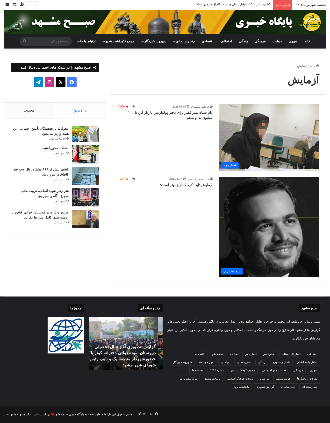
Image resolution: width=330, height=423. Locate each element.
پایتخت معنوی (212, 378)
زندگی (243, 41)
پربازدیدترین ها (188, 378)
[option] (126, 343)
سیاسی (225, 362)
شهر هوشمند (206, 362)
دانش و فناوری (281, 362)
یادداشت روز (241, 386)
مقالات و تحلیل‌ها (307, 378)
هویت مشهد (283, 378)
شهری (293, 41)
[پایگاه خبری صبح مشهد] (165, 22)
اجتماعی (226, 41)
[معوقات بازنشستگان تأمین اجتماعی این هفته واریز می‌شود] (85, 134)
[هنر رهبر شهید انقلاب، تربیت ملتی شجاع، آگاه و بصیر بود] (85, 197)
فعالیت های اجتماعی (274, 370)
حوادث (277, 41)
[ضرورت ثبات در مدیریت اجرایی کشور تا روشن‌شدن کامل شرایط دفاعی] (85, 219)
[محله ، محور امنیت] (85, 154)
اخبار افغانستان (291, 354)
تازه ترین (80, 110)
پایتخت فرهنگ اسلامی (240, 378)
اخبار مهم (251, 354)
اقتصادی (208, 41)
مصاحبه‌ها (197, 370)
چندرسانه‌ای (288, 386)
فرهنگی (260, 41)
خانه (307, 41)
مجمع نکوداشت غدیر (120, 41)
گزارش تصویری (265, 386)
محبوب (28, 110)
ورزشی (264, 378)
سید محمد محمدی (198, 179)
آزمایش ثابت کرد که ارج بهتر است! (186, 185)
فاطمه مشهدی (200, 106)
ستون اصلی (244, 362)
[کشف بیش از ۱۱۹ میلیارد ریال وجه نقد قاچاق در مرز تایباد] (85, 176)
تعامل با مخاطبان (307, 362)
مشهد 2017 (217, 370)
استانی (234, 354)
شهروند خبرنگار (182, 362)
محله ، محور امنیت (55, 148)
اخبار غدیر (269, 354)
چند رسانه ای (185, 41)
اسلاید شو (217, 354)
